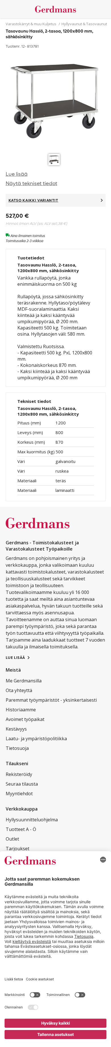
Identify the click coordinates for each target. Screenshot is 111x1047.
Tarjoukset (17, 848)
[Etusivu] (56, 9)
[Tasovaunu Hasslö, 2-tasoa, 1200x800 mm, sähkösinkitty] (56, 100)
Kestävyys (16, 729)
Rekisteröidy (19, 774)
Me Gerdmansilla (24, 681)
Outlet (12, 839)
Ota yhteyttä (19, 690)
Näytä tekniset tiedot (31, 183)
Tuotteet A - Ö (21, 829)
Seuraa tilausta (22, 784)
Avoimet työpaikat (25, 719)
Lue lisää (17, 174)
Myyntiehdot (19, 793)
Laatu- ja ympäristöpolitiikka (36, 738)
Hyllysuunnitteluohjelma (32, 820)
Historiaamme (21, 710)
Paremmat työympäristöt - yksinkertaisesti (51, 700)
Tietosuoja (17, 748)
